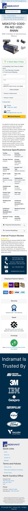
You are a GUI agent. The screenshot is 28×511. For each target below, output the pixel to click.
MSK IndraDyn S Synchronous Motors (14, 17)
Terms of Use (7, 467)
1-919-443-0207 (14, 1)
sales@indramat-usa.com (14, 112)
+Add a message (14, 89)
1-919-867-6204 (19, 267)
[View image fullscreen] (18, 41)
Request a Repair (8, 97)
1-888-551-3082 (5, 1)
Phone (4, 79)
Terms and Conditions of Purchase (13, 469)
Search (24, 11)
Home (3, 16)
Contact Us (7, 457)
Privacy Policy (8, 472)
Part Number (5, 84)
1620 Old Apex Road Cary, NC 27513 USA (8, 482)
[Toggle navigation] (3, 11)
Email (4, 74)
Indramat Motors (11, 16)
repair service (15, 329)
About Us (6, 454)
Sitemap (6, 460)
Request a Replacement (10, 93)
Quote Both (7, 102)
